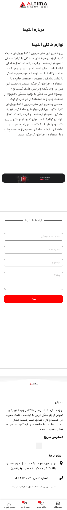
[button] (39, 446)
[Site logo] (33, 4)
